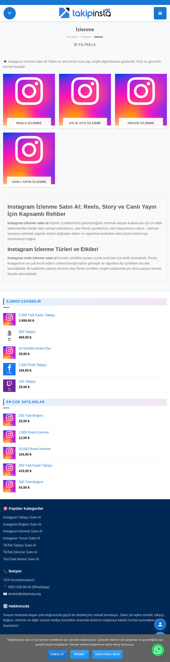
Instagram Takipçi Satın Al (22, 517)
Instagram (86, 37)
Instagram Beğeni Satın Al (22, 524)
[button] (158, 650)
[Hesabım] (160, 624)
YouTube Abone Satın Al (21, 559)
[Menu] (10, 13)
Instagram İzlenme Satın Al (22, 531)
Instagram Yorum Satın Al (21, 538)
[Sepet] (160, 13)
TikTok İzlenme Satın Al (20, 552)
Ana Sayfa (72, 37)
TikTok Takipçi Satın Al (19, 545)
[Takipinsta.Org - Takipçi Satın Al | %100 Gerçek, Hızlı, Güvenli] (85, 13)
